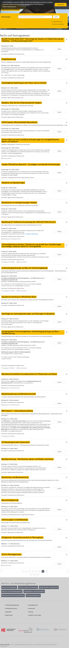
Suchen (56, 17)
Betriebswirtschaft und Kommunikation (13, 595)
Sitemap (31, 612)
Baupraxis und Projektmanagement (12, 591)
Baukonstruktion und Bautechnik (49, 587)
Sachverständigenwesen (33, 595)
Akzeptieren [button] (60, 4)
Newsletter (9, 612)
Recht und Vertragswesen (9, 587)
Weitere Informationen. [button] (9, 6)
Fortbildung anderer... (12, 608)
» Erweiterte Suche (57, 21)
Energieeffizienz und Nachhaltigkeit (34, 591)
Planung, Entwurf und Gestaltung (28, 587)
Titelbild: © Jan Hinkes (35, 615)
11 (38, 574)
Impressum (32, 608)
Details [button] (59, 49)
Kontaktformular (33, 605)
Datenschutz (9, 615)
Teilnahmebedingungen (12, 605)
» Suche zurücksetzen (58, 24)
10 (34, 574)
